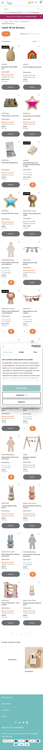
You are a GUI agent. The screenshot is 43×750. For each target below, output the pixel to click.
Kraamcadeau (24, 21)
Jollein (25, 454)
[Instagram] (19, 722)
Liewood (4, 64)
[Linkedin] (27, 722)
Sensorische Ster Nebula (31, 116)
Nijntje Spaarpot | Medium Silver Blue (11, 555)
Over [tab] (35, 352)
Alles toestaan (21, 388)
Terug (5, 21)
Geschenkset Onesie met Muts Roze (10, 458)
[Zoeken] (38, 9)
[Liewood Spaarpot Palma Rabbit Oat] (11, 54)
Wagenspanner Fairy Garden (30, 312)
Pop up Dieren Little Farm (10, 116)
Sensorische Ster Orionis (10, 213)
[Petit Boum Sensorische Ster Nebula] (32, 103)
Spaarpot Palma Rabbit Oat (10, 67)
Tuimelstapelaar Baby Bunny (9, 506)
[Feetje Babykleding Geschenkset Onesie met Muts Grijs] (32, 541)
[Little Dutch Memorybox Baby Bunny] (11, 150)
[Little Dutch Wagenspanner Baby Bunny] (32, 249)
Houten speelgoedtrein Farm (31, 409)
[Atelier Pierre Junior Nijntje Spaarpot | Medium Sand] (32, 590)
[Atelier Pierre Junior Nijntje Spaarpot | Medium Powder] (32, 493)
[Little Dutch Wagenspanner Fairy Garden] (32, 298)
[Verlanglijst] (36, 2)
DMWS (35, 733)
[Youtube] (23, 722)
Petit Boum (26, 113)
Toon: (34, 41)
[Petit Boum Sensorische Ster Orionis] (11, 200)
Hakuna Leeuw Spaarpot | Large (32, 214)
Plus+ (3, 736)
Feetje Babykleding (8, 260)
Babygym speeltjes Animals (29, 458)
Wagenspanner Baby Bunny (30, 263)
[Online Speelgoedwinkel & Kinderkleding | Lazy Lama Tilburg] (11, 3)
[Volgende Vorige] (29, 634)
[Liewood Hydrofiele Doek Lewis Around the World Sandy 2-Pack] (32, 150)
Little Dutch (5, 113)
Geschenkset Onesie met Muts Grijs (31, 555)
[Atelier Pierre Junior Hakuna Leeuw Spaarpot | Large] (32, 200)
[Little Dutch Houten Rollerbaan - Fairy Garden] (11, 590)
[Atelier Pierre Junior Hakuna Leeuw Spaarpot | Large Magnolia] (11, 298)
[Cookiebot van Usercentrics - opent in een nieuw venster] (31, 346)
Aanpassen (20, 395)
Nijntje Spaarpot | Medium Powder (32, 506)
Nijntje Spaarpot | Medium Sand (32, 604)
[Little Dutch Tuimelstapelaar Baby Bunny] (11, 493)
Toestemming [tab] (8, 352)
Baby (16, 21)
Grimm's (25, 64)
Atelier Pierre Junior (29, 211)
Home (11, 21)
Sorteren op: (24, 34)
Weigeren (21, 402)
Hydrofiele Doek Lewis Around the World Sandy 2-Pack (31, 164)
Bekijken (10, 87)
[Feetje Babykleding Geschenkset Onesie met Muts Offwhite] (11, 249)
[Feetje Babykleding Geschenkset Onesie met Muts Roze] (11, 444)
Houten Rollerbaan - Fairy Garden (11, 603)
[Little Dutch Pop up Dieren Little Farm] (11, 103)
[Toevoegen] (33, 184)
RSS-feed (9, 736)
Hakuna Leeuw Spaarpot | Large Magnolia (10, 312)
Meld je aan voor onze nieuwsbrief (13, 727)
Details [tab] (21, 352)
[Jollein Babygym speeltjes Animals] (32, 444)
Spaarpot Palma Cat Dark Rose (10, 409)
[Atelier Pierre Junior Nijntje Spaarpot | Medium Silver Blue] (11, 541)
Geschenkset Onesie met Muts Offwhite (10, 263)
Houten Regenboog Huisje (32, 67)
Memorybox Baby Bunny (10, 162)
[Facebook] (16, 722)
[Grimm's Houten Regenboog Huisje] (32, 54)
